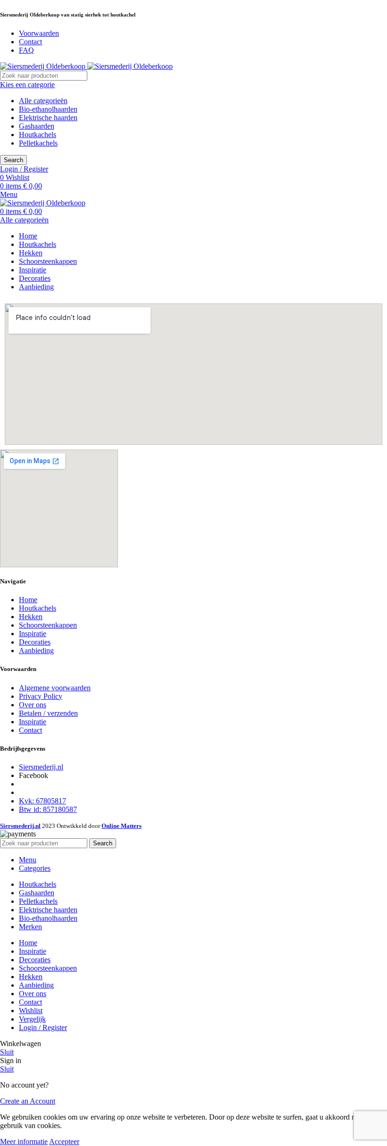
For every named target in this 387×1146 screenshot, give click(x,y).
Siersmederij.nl (41, 767)
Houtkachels (37, 135)
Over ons (32, 705)
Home (28, 600)
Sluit (7, 1052)
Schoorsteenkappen (48, 625)
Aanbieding (36, 651)
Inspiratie (32, 634)
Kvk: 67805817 (42, 801)
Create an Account (27, 1101)
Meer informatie (24, 1142)
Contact (30, 730)
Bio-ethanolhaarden (48, 109)
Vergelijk (32, 1019)
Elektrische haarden (48, 118)
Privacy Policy (40, 696)
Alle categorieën (43, 101)
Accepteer (64, 1142)
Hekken (30, 617)
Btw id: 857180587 (48, 809)
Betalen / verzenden (48, 713)
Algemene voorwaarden (55, 688)
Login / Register (43, 1027)
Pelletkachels (38, 143)
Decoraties (34, 642)
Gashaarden (36, 126)
